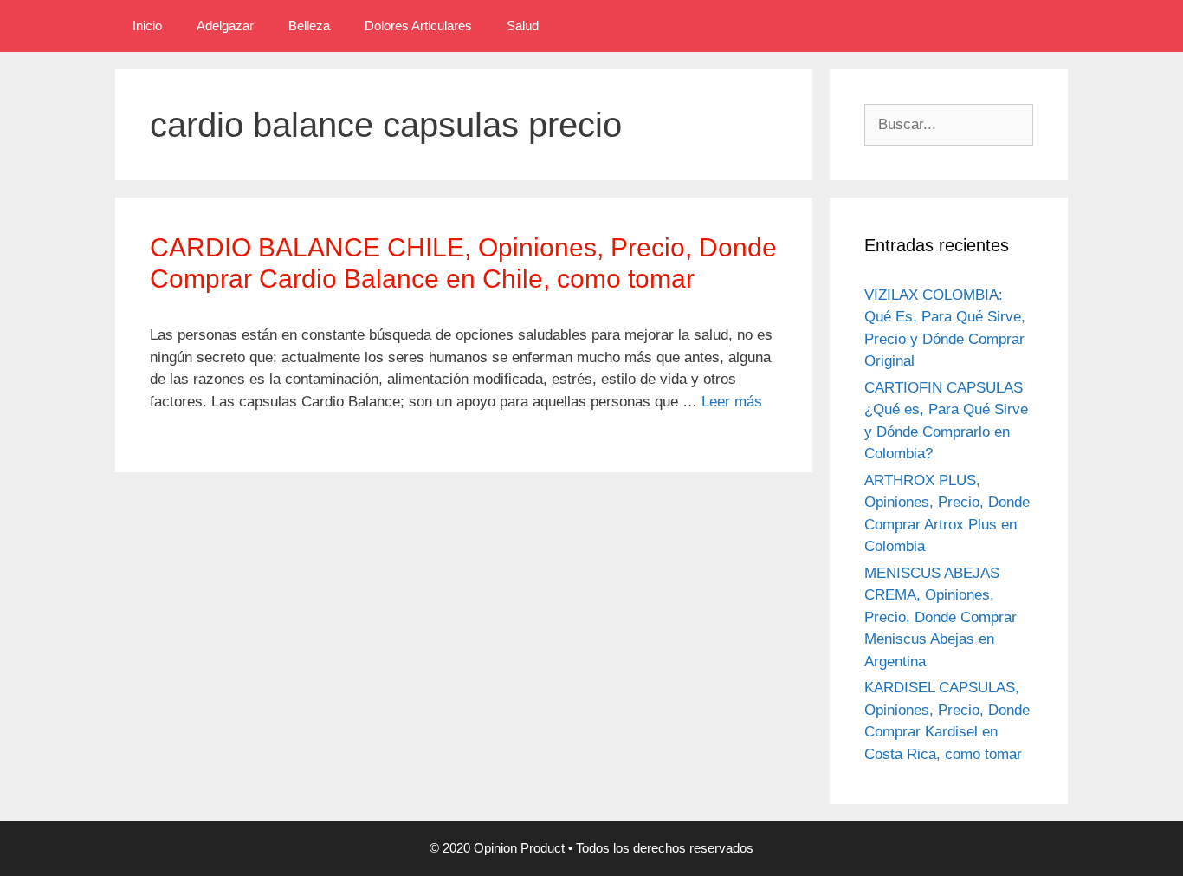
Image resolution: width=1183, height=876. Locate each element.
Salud (523, 25)
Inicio (147, 25)
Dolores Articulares (418, 25)
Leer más (731, 401)
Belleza (309, 25)
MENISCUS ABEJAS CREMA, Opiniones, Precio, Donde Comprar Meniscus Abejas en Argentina (940, 617)
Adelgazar (225, 25)
